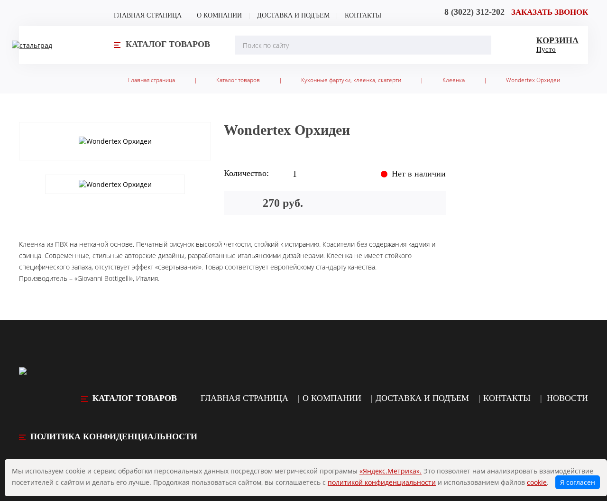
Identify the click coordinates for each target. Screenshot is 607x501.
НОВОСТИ (567, 398)
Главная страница (148, 15)
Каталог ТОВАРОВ (134, 398)
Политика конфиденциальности (113, 436)
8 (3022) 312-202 (474, 12)
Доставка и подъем (293, 15)
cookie (537, 482)
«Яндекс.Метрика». (390, 470)
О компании (219, 15)
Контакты (363, 15)
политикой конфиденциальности (382, 482)
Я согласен (577, 482)
